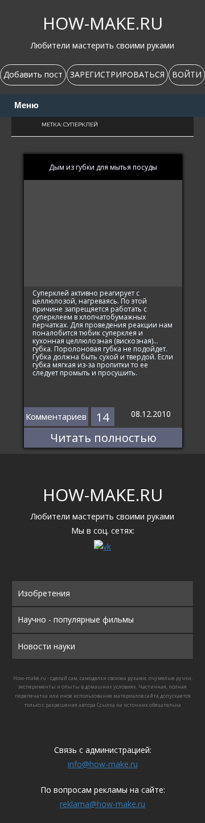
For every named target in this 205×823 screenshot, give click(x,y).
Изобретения (44, 593)
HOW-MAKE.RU (103, 23)
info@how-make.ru (103, 764)
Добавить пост (33, 74)
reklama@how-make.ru (102, 804)
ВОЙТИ (187, 74)
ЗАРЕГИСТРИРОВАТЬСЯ (117, 74)
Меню (26, 105)
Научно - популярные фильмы (76, 619)
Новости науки (46, 646)
